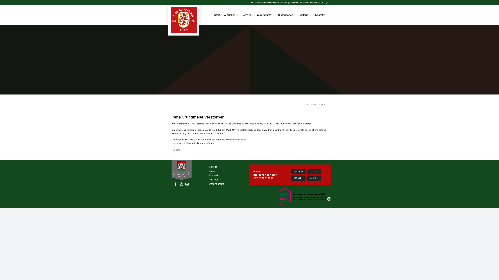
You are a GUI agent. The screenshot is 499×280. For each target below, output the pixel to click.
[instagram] (326, 3)
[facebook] (322, 3)
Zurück (312, 104)
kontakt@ (300, 2)
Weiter (322, 104)
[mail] (187, 184)
